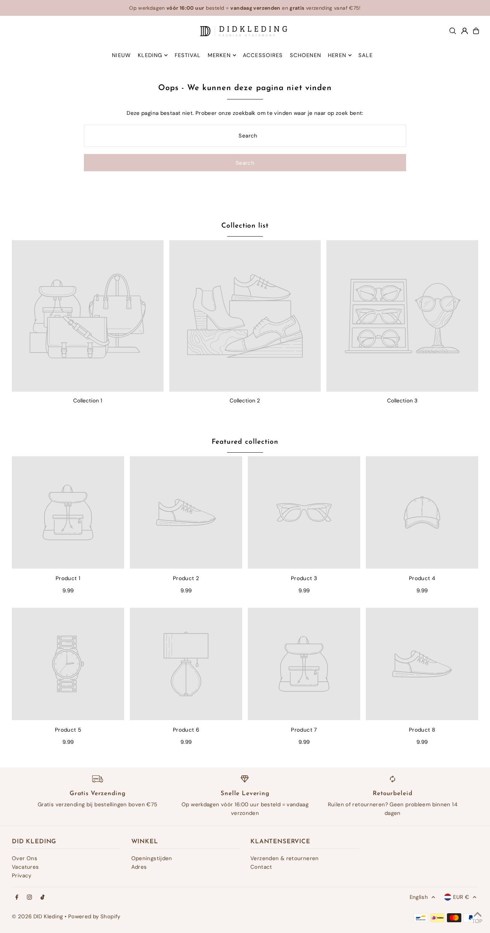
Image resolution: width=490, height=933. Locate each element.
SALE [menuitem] (365, 55)
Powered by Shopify (94, 916)
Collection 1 (87, 400)
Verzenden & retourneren (284, 858)
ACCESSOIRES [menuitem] (263, 55)
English (419, 897)
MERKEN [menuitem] (219, 55)
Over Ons (24, 858)
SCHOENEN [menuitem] (305, 55)
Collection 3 (402, 400)
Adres (139, 867)
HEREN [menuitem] (337, 55)
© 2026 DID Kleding (37, 916)
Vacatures (25, 867)
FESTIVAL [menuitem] (188, 55)
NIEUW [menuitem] (121, 55)
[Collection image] (88, 316)
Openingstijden (151, 858)
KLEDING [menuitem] (150, 55)
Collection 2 (245, 400)
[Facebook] (16, 898)
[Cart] (476, 31)
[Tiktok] (42, 898)
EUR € (461, 897)
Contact (261, 867)
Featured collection (245, 442)
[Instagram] (29, 898)
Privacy (22, 875)
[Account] (464, 31)
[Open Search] (452, 31)
